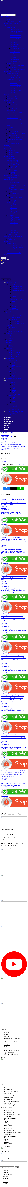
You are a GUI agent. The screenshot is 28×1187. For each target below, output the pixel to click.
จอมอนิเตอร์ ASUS (12, 150)
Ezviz (13, 293)
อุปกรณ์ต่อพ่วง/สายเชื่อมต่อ (11, 175)
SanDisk (11, 336)
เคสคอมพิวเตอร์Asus (16, 112)
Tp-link (13, 294)
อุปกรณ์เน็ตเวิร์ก (8, 179)
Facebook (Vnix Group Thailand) (12, 1038)
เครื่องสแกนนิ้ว (11, 79)
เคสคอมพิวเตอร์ (11, 110)
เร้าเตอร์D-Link (14, 217)
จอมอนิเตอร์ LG (13, 350)
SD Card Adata (14, 163)
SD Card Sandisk (14, 161)
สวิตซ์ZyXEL (14, 212)
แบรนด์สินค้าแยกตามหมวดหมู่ (12, 1114)
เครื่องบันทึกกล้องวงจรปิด (14, 40)
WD (13, 368)
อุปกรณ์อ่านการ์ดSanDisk (11, 23)
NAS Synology (11, 239)
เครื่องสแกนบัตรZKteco (16, 92)
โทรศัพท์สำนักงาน (9, 19)
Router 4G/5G (10, 215)
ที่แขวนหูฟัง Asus (15, 143)
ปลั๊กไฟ (9, 251)
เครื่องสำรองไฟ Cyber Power (18, 249)
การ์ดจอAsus (13, 108)
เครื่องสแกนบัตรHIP (15, 90)
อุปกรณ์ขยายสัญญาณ (13, 234)
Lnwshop (6, 1124)
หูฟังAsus (12, 127)
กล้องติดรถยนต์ (11, 63)
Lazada (6, 1120)
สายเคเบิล (10, 191)
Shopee (6, 1121)
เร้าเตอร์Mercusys (15, 219)
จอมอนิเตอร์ (7, 148)
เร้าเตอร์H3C (13, 227)
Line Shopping (8, 1125)
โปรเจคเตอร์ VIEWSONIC (17, 185)
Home (3, 436)
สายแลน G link (14, 230)
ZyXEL (14, 388)
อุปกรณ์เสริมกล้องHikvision (17, 69)
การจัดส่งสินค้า (8, 1089)
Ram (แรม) (7, 145)
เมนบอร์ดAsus (14, 131)
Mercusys (14, 385)
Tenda (13, 399)
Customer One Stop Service (11, 1095)
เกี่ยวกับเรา (7, 1032)
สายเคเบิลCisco (14, 193)
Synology (11, 345)
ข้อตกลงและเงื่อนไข (9, 1040)
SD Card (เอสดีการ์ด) (13, 160)
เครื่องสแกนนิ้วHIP (15, 85)
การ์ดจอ (9, 106)
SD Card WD (13, 166)
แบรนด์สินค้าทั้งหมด (9, 1112)
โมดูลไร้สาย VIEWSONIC (17, 189)
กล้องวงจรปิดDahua (15, 29)
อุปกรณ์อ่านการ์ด (12, 158)
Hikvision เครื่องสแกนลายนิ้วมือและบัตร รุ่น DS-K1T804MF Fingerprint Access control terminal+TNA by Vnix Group (13, 785)
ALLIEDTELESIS (16, 394)
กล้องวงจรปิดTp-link (15, 37)
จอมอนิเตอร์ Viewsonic (13, 152)
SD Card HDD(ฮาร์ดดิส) (13, 165)
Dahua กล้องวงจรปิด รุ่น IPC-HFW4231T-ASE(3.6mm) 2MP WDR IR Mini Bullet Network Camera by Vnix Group (13, 670)
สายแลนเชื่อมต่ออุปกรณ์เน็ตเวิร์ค (16, 133)
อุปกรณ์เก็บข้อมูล (9, 156)
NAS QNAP (10, 238)
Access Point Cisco (15, 182)
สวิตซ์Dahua (13, 213)
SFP (8, 199)
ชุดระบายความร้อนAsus (17, 123)
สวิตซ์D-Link (13, 208)
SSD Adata (13, 173)
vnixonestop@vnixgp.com (7, 848)
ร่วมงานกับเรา (8, 1036)
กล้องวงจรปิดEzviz (15, 35)
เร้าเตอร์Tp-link (14, 221)
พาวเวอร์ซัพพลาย (12, 135)
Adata (10, 344)
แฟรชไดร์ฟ (7, 94)
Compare (5, 1185)
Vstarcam (14, 296)
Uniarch (14, 306)
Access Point (10, 180)
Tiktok (5, 1122)
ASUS (13, 398)
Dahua (13, 301)
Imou (13, 292)
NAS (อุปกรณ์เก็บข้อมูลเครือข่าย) (13, 236)
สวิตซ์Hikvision (14, 210)
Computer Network (9, 1087)
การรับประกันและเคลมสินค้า (12, 1091)
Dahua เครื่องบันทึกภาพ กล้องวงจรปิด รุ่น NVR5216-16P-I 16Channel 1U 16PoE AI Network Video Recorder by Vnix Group (11, 514)
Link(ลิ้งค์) (14, 406)
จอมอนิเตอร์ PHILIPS (14, 354)
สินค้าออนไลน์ (8, 1110)
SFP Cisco (13, 200)
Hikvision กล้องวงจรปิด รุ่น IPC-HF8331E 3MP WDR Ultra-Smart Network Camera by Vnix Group (13, 710)
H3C (13, 402)
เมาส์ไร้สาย (10, 102)
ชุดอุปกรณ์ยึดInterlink (16, 197)
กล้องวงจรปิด (11, 27)
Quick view (4, 506)
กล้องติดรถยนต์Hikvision (17, 65)
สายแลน (9, 228)
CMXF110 (4, 439)
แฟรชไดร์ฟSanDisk (12, 98)
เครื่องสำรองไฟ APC (16, 245)
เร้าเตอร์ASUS (14, 225)
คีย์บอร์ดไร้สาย (11, 114)
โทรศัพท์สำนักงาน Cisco (14, 21)
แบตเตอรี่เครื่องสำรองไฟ (14, 253)
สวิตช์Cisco (13, 204)
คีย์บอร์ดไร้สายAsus (15, 116)
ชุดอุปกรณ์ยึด (11, 195)
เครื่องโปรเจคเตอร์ (12, 183)
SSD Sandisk (13, 170)
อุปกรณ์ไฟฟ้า (8, 241)
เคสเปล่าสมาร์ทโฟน (12, 118)
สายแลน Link (14, 232)
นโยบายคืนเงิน (8, 1093)
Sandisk (14, 363)
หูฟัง (8, 125)
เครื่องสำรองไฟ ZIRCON (17, 247)
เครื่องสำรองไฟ (11, 243)
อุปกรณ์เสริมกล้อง (12, 67)
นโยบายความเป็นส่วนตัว (11, 1041)
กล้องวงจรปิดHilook (15, 39)
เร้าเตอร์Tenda (14, 223)
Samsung (14, 375)
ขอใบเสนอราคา (8, 1116)
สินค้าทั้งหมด (7, 255)
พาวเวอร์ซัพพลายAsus (16, 137)
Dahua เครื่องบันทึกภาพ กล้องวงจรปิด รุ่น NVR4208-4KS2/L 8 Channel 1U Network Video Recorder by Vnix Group (13, 590)
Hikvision (14, 308)
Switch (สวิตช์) (11, 202)
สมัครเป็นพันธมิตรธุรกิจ (10, 1118)
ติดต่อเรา (6, 1034)
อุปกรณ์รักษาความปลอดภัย (11, 71)
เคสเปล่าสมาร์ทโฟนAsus (17, 120)
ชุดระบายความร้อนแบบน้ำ (14, 121)
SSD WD (12, 172)
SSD (8, 169)
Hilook (13, 297)
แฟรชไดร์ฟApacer (12, 96)
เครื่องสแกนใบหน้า (12, 73)
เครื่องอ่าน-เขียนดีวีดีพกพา (14, 139)
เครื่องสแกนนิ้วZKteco (16, 87)
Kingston (11, 338)
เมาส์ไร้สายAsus (14, 104)
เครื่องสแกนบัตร (11, 88)
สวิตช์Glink (13, 206)
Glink (13, 407)
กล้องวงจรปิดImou (15, 33)
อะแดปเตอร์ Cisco (12, 177)
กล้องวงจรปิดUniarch (17, 288)
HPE (13, 392)
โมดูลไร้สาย (10, 187)
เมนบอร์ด (10, 129)
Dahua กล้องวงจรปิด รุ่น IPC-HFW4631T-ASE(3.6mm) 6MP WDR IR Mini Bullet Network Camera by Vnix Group (13, 630)
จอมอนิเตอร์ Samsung (13, 154)
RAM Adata (10, 146)
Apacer (10, 335)
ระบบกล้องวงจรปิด (9, 25)
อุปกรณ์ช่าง (7, 100)
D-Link (13, 387)
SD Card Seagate (14, 168)
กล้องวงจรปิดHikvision (16, 31)
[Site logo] (6, 13)
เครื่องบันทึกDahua (15, 42)
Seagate (13, 369)
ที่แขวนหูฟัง (10, 141)
